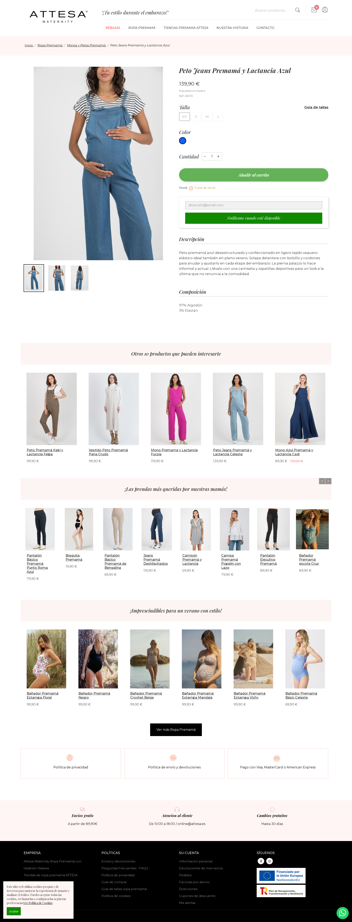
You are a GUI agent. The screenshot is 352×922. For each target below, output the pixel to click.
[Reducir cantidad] (205, 155)
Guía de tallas (316, 107)
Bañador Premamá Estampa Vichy (249, 695)
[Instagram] (269, 861)
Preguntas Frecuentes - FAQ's (124, 868)
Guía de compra (113, 882)
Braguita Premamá (74, 558)
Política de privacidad (117, 875)
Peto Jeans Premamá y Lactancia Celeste (232, 452)
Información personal (195, 861)
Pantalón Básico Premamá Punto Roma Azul (37, 564)
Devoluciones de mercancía (201, 868)
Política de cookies (115, 896)
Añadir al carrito (253, 175)
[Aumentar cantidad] (218, 155)
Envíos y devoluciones (118, 861)
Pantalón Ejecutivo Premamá (268, 560)
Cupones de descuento (197, 896)
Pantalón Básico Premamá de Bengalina (115, 562)
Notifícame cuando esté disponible (253, 218)
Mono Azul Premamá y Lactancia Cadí (294, 452)
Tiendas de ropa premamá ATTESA (51, 875)
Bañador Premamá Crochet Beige (146, 695)
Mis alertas (187, 903)
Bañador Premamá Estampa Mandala (198, 695)
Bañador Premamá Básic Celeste (301, 695)
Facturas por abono (194, 882)
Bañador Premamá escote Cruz (309, 560)
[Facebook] (261, 861)
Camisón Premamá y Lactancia (192, 560)
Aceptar (14, 911)
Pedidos (185, 875)
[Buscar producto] (298, 10)
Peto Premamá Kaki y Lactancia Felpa (45, 452)
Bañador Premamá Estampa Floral (42, 695)
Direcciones (188, 889)
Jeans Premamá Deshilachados (155, 560)
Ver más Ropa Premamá (176, 730)
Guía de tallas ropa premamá (124, 889)
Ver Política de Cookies (38, 903)
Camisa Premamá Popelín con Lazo (231, 562)
